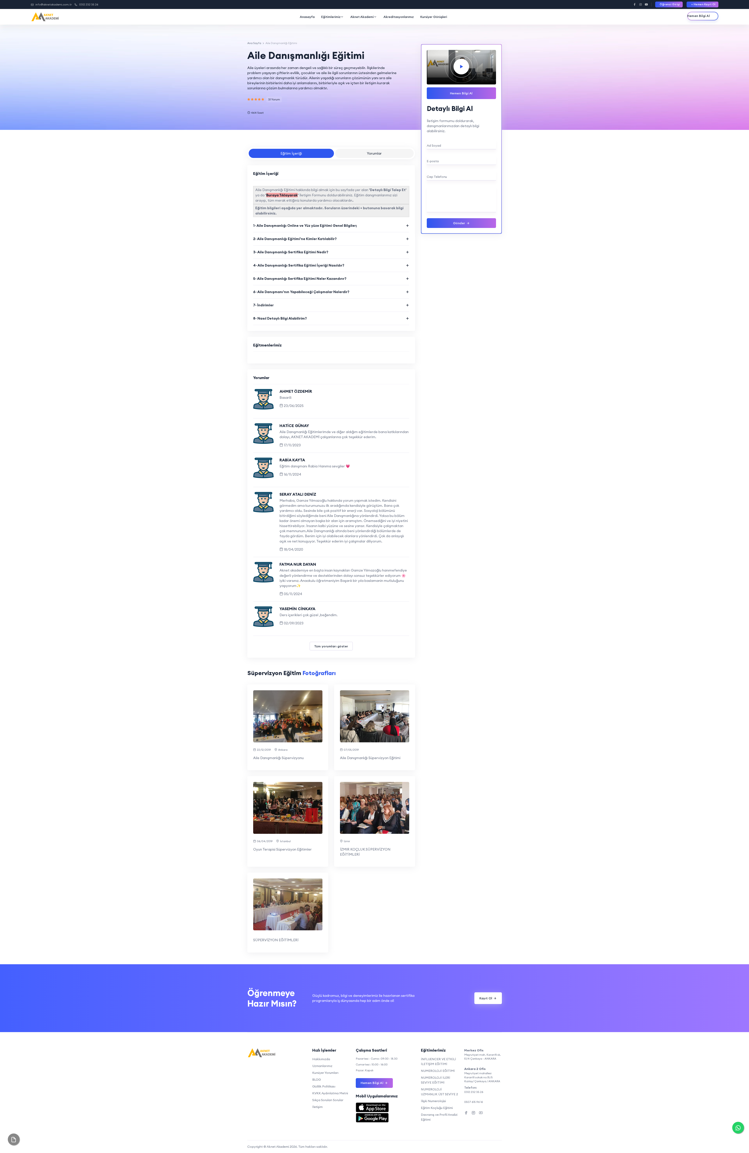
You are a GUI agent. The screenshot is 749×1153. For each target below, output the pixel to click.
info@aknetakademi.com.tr (53, 4)
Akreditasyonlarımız (398, 17)
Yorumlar (374, 153)
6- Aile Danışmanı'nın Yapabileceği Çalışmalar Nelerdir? (301, 292)
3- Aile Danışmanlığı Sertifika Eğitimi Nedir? (290, 252)
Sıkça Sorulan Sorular (327, 1100)
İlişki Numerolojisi (433, 1101)
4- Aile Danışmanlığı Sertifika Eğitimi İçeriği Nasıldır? (298, 265)
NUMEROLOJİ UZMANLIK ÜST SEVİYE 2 (439, 1091)
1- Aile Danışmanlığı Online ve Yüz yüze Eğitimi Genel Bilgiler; (305, 225)
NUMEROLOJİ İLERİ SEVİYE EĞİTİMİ (435, 1080)
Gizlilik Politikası (323, 1086)
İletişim (317, 1107)
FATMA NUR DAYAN (298, 564)
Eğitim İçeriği (291, 153)
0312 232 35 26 (88, 4)
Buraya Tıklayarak (282, 195)
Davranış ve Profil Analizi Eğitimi (439, 1117)
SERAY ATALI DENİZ (298, 494)
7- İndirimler (263, 305)
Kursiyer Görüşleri (433, 17)
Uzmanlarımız (322, 1066)
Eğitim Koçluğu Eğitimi (437, 1108)
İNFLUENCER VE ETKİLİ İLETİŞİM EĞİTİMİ (438, 1061)
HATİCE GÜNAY (294, 425)
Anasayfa (307, 17)
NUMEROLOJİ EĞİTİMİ (438, 1071)
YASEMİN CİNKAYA (297, 608)
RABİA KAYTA (292, 459)
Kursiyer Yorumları (325, 1073)
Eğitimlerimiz (331, 17)
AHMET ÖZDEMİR (296, 391)
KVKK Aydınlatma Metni (330, 1093)
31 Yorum (274, 99)
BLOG (316, 1079)
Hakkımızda (321, 1059)
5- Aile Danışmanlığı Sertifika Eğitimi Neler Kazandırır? (299, 278)
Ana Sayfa (254, 43)
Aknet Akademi (362, 17)
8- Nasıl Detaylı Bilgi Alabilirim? (280, 318)
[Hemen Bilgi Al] (702, 16)
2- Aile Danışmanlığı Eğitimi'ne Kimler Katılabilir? (295, 239)
